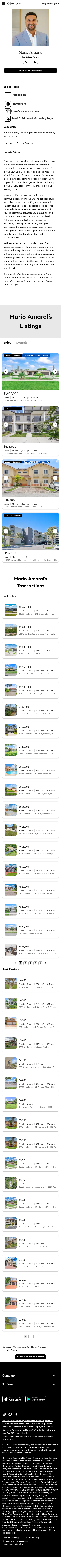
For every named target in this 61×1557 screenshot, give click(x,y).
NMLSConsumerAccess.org (14, 1541)
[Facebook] (11, 1413)
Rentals (21, 343)
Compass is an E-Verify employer (28, 1427)
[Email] (34, 62)
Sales (7, 343)
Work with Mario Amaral (30, 70)
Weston (43, 1347)
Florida (34, 1347)
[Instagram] (5, 1413)
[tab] (7, 342)
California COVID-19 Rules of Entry (38, 1430)
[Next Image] (55, 371)
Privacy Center (17, 1423)
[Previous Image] (6, 371)
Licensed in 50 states (13, 1544)
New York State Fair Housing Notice (25, 1519)
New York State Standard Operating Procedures (29, 1520)
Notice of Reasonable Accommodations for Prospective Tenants (27, 1523)
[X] (17, 1413)
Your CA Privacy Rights (17, 1433)
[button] (3, 3)
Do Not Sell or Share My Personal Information (23, 1420)
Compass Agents (21, 1347)
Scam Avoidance (32, 1423)
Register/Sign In (51, 3)
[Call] (26, 62)
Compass (6, 1347)
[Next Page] (45, 963)
